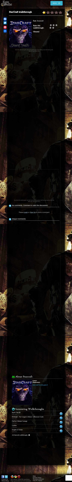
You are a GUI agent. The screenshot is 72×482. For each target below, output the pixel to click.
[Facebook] (5, 19)
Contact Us (4, 479)
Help (34, 476)
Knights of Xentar (17, 429)
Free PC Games (37, 480)
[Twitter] (5, 23)
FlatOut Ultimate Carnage (19, 421)
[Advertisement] (40, 67)
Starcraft (40, 21)
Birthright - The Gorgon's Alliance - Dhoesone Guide (28, 417)
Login (26, 212)
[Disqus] (34, 244)
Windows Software (38, 479)
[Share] (5, 31)
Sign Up (33, 212)
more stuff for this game (40, 385)
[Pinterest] (5, 27)
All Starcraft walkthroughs (20, 435)
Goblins (14, 425)
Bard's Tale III (16, 412)
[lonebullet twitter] (6, 478)
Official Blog (5, 481)
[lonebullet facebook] (2, 478)
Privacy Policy (37, 477)
